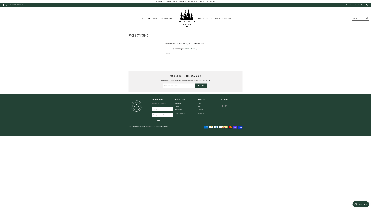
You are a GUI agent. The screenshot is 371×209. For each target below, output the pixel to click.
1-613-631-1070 (17, 5)
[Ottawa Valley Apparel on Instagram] (7, 5)
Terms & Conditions (180, 113)
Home (142, 18)
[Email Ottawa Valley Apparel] (10, 5)
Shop (148, 18)
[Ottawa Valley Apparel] (186, 18)
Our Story (219, 18)
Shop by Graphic (205, 18)
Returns (177, 106)
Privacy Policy (178, 109)
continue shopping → (191, 49)
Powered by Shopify (162, 126)
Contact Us (178, 103)
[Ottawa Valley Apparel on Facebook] (3, 5)
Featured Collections (162, 18)
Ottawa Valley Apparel (139, 126)
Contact (227, 18)
